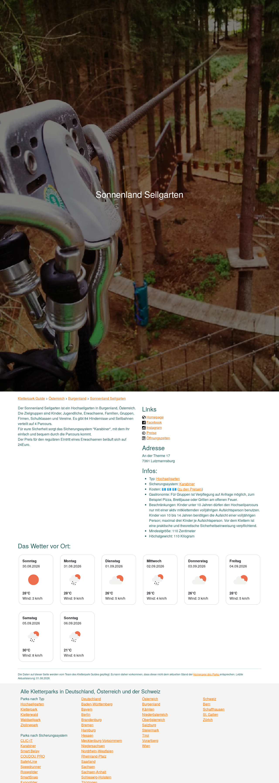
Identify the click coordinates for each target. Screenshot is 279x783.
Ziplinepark (29, 724)
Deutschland (91, 698)
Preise (151, 432)
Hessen (87, 735)
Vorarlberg (150, 740)
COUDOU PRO (32, 756)
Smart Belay (29, 750)
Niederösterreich (155, 714)
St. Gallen (210, 714)
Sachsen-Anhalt (93, 771)
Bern (206, 703)
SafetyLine (28, 761)
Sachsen (88, 766)
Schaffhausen (214, 709)
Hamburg (88, 730)
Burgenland (77, 398)
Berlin (85, 714)
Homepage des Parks (206, 674)
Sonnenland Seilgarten (108, 398)
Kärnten (148, 709)
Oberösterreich (153, 719)
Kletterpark (28, 709)
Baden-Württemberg (96, 703)
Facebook (154, 422)
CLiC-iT (26, 740)
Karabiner (187, 483)
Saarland (88, 761)
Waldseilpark (30, 719)
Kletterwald (29, 714)
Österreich (57, 398)
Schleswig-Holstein (96, 777)
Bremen (87, 724)
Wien (146, 745)
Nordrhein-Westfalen (97, 750)
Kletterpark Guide (31, 398)
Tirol (145, 735)
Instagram (154, 427)
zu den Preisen (190, 489)
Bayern (86, 709)
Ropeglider (29, 771)
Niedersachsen (93, 745)
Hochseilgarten (168, 478)
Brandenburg (91, 719)
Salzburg (149, 724)
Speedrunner (30, 766)
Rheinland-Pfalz (93, 756)
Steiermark (150, 730)
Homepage (155, 417)
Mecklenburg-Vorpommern (101, 740)
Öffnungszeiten (158, 437)
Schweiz (209, 698)
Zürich (208, 719)
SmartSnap (29, 777)
